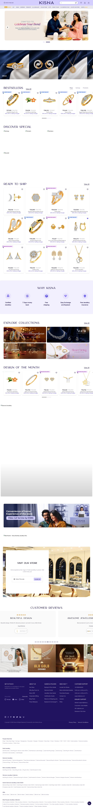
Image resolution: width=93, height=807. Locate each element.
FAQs (61, 701)
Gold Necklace (78, 750)
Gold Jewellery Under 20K (79, 784)
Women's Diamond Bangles (48, 777)
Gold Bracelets (6, 750)
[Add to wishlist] (19, 93)
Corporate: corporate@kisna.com (81, 705)
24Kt (68, 741)
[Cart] (88, 2)
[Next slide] (85, 27)
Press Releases (33, 701)
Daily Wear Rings (10, 741)
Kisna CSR (32, 693)
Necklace (57, 741)
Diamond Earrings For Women (21, 777)
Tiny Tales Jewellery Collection (57, 804)
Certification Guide (49, 696)
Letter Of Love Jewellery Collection (11, 804)
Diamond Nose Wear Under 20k (34, 787)
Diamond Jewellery (83, 741)
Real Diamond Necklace (29, 760)
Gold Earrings (59, 750)
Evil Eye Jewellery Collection (42, 804)
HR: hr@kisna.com (79, 708)
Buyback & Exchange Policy (51, 701)
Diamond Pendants (7, 760)
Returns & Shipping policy (51, 699)
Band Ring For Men (17, 769)
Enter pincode (9, 2)
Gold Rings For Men (7, 769)
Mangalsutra (24, 741)
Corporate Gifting (34, 696)
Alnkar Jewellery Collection (41, 806)
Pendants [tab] (85, 87)
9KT (61, 741)
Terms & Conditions (83, 722)
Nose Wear (47, 741)
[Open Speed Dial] (89, 803)
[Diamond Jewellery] (46, 450)
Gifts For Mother (29, 794)
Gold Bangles (19, 752)
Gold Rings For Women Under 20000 (19, 750)
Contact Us (63, 696)
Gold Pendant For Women (35, 777)
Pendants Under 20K (8, 787)
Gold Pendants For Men (35, 769)
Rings (4, 741)
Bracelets (30, 741)
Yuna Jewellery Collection (51, 802)
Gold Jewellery (74, 741)
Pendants (41, 741)
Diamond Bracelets (40, 760)
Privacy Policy (72, 722)
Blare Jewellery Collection (64, 802)
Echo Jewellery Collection (8, 802)
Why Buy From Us (34, 690)
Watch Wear (17, 743)
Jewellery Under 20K (66, 784)
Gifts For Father (21, 794)
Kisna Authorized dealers (66, 690)
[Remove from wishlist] (87, 219)
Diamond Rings (6, 762)
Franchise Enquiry (64, 693)
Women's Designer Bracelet (62, 777)
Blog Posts (32, 699)
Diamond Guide (48, 690)
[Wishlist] (81, 2)
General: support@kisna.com (81, 702)
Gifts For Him (13, 794)
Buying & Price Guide (50, 687)
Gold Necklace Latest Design (35, 750)
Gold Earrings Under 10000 (41, 784)
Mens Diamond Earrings (65, 760)
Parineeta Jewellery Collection (27, 804)
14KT (65, 741)
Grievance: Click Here (80, 711)
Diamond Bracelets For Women (79, 760)
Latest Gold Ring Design (49, 750)
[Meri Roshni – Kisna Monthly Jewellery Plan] (46, 535)
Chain (52, 741)
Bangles (35, 741)
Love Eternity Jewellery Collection (11, 806)
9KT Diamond (15, 762)
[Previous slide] (7, 27)
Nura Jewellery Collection (21, 802)
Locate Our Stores (64, 687)
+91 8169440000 (79, 687)
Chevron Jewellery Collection (26, 806)
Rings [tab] (71, 87)
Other (22, 699)
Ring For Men (26, 769)
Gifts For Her (37, 794)
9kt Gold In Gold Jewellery (9, 752)
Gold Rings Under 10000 (55, 784)
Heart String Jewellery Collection (36, 802)
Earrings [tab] (78, 87)
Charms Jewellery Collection (77, 802)
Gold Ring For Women (68, 750)
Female (9, 699)
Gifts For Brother (45, 794)
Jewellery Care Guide (50, 693)
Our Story (31, 687)
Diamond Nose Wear (24, 762)
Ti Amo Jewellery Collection (71, 804)
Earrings (17, 741)
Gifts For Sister (6, 794)
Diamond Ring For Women (52, 760)
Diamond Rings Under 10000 (9, 784)
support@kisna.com (80, 696)
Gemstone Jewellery (7, 743)
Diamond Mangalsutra (18, 760)
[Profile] (85, 2)
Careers (62, 699)
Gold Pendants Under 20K (20, 787)
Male (16, 699)
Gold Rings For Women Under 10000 (25, 784)
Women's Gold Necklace (76, 777)
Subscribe (25, 696)
